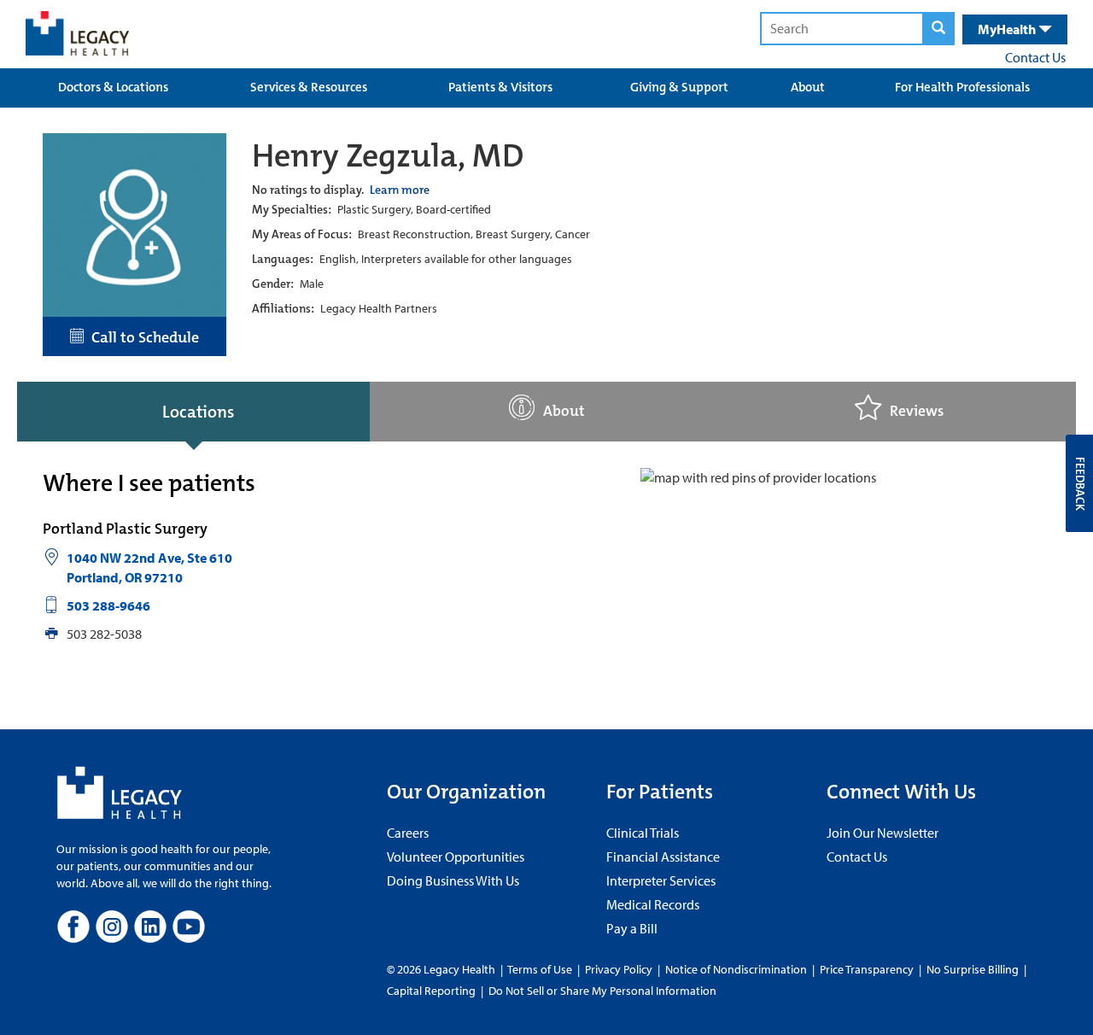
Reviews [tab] (917, 411)
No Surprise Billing (972, 969)
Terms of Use (541, 969)
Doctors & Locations (113, 87)
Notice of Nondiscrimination (736, 969)
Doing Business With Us (453, 880)
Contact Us (1035, 57)
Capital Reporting (431, 990)
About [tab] (564, 411)
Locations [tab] (198, 412)
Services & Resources (308, 87)
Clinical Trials (642, 832)
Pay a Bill (632, 928)
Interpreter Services (661, 880)
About (808, 87)
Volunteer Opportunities (455, 856)
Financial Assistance (663, 856)
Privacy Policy (618, 969)
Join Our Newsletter (882, 832)
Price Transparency (867, 969)
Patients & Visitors (500, 87)
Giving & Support (679, 87)
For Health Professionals (962, 87)
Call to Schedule (142, 337)
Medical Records (652, 904)
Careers (408, 832)
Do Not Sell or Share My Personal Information (602, 990)
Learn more (400, 189)
